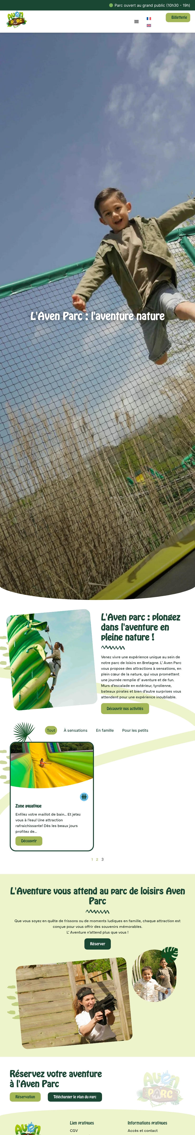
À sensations (76, 730)
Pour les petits (135, 730)
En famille (105, 730)
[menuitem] (148, 18)
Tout (51, 730)
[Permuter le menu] (136, 21)
